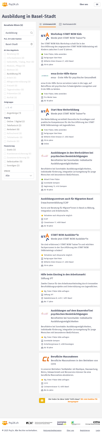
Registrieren (85, 430)
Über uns (84, 4)
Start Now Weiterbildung (65, 109)
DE (97, 4)
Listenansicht (49, 24)
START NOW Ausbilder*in (65, 234)
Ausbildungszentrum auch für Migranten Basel (67, 198)
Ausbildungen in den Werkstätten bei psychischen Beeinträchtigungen (72, 154)
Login (98, 430)
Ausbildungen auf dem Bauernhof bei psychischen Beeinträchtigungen (72, 312)
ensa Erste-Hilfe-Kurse (64, 73)
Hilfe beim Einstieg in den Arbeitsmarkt (63, 274)
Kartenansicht (69, 24)
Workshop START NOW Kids (66, 34)
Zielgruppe (8, 102)
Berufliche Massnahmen (64, 356)
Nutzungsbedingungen (52, 430)
